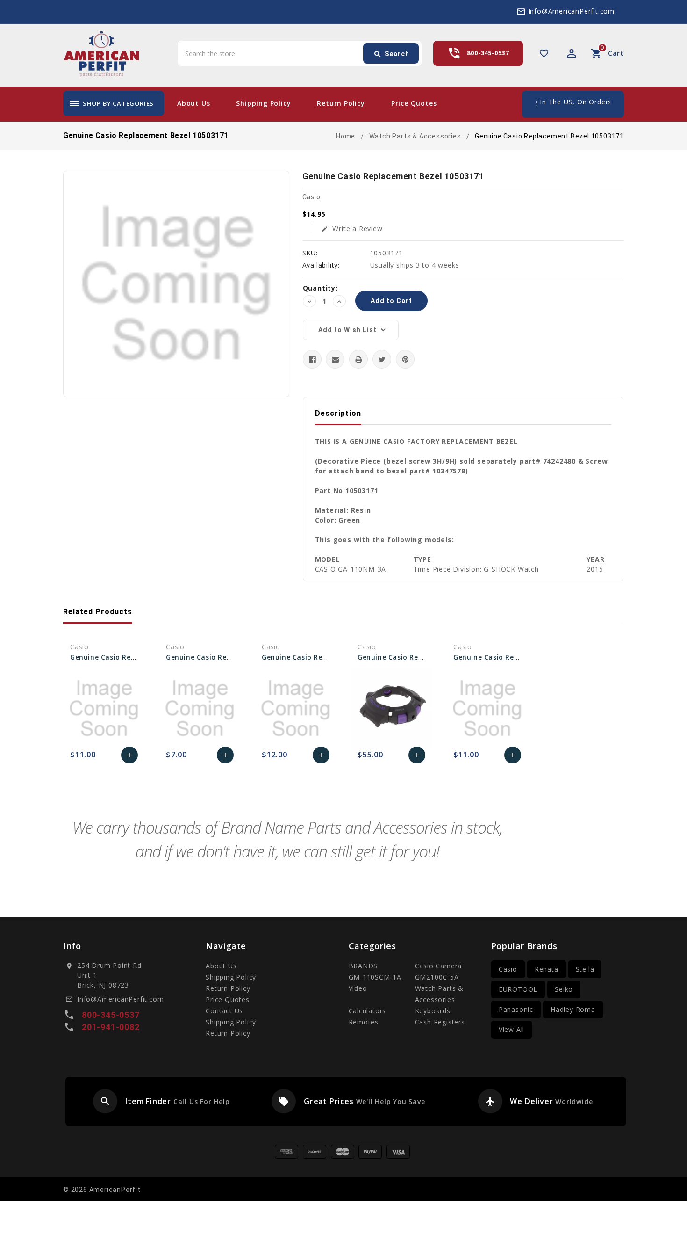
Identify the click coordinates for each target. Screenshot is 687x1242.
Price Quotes (414, 103)
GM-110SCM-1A (375, 977)
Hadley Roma (573, 1009)
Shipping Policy (263, 103)
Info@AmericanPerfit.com (571, 11)
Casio (508, 969)
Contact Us (224, 1010)
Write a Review (352, 228)
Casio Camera (438, 965)
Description (338, 413)
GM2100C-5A (437, 977)
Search (391, 54)
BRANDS (363, 965)
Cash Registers (440, 1021)
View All (511, 1029)
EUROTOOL (518, 989)
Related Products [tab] (97, 611)
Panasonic (516, 1009)
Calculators (367, 1010)
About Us (193, 103)
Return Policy (341, 103)
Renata (546, 969)
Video (358, 988)
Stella (585, 969)
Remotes (364, 1021)
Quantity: (320, 287)
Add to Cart (129, 757)
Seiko (564, 989)
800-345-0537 (488, 53)
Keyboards (433, 1010)
